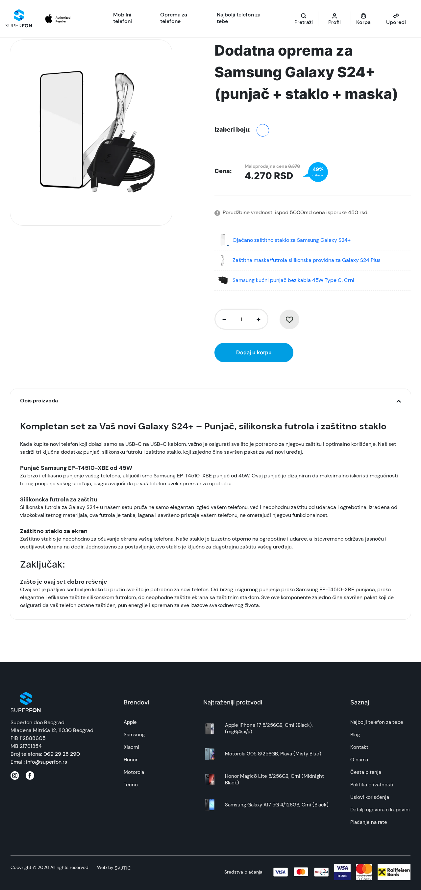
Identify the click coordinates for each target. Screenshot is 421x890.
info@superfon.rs (46, 761)
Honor (130, 759)
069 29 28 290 (61, 753)
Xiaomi (131, 747)
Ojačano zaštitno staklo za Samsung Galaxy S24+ (292, 240)
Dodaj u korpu (254, 352)
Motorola (134, 772)
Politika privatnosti (371, 784)
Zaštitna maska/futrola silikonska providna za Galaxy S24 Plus (307, 260)
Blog (355, 734)
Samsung (134, 734)
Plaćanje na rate (368, 822)
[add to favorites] (289, 319)
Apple (130, 722)
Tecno (131, 784)
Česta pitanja (365, 772)
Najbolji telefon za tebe (376, 722)
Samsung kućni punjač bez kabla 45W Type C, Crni (293, 280)
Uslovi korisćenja (369, 797)
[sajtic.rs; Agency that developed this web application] (123, 867)
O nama (359, 759)
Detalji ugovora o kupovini (380, 809)
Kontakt (359, 747)
